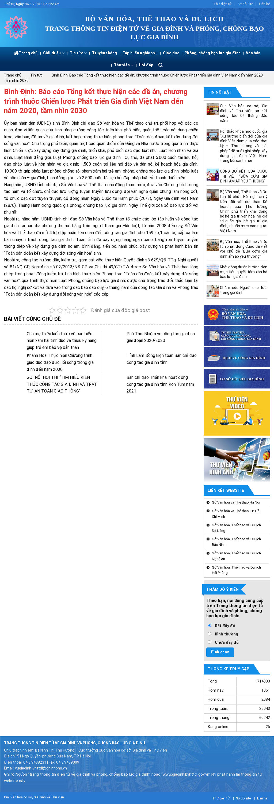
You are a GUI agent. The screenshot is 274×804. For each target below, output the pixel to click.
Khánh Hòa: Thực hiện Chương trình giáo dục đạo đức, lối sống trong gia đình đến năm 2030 (60, 362)
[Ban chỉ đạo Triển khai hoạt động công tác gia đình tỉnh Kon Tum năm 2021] (114, 384)
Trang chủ (28, 53)
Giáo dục (171, 53)
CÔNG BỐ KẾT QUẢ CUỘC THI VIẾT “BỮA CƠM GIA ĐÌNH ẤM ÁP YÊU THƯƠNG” (243, 176)
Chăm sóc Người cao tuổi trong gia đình (243, 290)
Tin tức (76, 53)
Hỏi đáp (146, 65)
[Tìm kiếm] (160, 65)
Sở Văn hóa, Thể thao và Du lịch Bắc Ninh (236, 542)
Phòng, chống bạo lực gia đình (213, 53)
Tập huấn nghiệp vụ (140, 53)
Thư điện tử (222, 4)
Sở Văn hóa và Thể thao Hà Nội (236, 503)
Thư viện (122, 65)
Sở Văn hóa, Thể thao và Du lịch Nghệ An (236, 556)
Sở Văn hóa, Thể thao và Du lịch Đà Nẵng (236, 528)
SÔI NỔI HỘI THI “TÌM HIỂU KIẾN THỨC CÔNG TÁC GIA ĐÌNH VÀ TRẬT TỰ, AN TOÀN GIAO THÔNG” (62, 384)
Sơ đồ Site (245, 4)
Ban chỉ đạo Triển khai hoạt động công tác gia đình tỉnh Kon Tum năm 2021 (160, 384)
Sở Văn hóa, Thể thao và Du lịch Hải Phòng (236, 570)
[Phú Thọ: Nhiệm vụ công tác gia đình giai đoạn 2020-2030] (114, 340)
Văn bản (253, 53)
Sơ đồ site (243, 798)
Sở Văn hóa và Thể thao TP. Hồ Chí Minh (236, 514)
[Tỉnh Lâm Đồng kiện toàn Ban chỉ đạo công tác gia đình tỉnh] (114, 362)
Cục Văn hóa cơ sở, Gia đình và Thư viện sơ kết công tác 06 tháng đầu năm (243, 113)
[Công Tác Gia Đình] (17, 28)
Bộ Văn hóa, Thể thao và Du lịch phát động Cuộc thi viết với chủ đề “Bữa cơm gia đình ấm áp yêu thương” (243, 249)
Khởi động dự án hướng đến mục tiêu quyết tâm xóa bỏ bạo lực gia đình (243, 272)
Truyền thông (104, 53)
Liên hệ (264, 4)
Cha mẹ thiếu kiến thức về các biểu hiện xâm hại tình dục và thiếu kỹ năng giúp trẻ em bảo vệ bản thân (62, 340)
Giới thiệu (52, 53)
